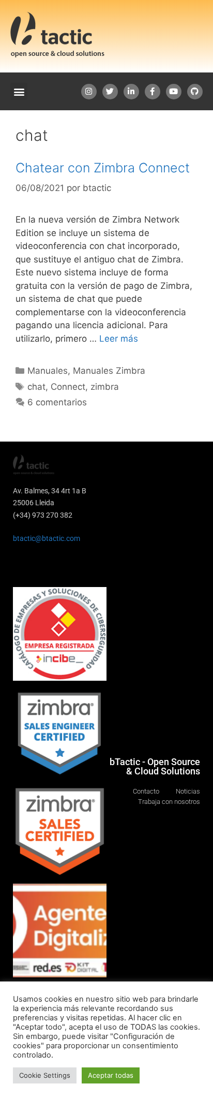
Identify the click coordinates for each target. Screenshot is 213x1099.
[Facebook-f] (152, 91)
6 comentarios (57, 402)
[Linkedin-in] (131, 91)
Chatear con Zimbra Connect (103, 167)
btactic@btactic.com (46, 538)
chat (36, 387)
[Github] (195, 91)
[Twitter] (110, 91)
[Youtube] (173, 91)
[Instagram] (89, 91)
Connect (68, 387)
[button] (18, 91)
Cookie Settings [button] (44, 1075)
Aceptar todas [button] (110, 1075)
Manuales (47, 370)
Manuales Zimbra (109, 370)
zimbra (104, 387)
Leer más (118, 338)
